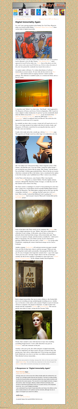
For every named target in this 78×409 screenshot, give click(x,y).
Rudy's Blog (23, 362)
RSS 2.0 (18, 363)
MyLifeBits (18, 197)
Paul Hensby (20, 372)
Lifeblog (30, 192)
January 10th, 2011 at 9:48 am (23, 396)
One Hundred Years (44, 61)
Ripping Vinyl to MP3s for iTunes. (48, 19)
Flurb (38, 63)
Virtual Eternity (44, 306)
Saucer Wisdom (36, 114)
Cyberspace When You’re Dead (43, 27)
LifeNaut (34, 306)
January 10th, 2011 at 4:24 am (23, 373)
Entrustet (51, 229)
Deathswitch (29, 247)
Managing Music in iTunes (23, 19)
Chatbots (18, 345)
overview (46, 240)
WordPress (9, 407)
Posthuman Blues (20, 180)
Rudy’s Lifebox (49, 132)
